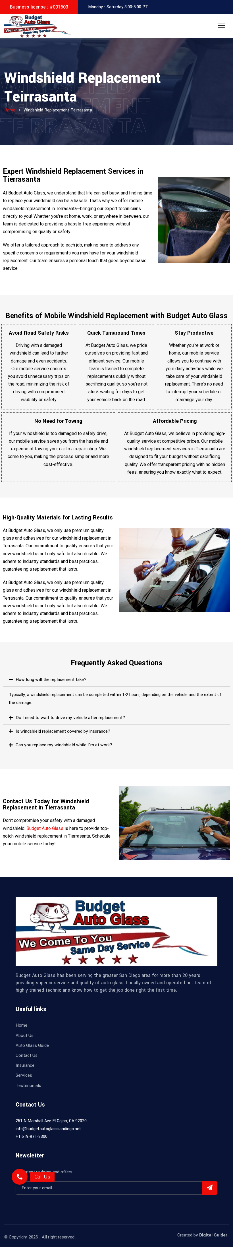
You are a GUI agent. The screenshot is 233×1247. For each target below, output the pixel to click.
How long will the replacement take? (51, 679)
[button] (20, 1177)
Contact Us (27, 1055)
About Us (25, 1035)
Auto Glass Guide (32, 1045)
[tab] (116, 679)
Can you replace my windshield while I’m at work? (64, 745)
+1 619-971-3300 (31, 1137)
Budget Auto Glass (44, 828)
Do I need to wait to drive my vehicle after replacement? (70, 717)
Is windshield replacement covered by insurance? (63, 731)
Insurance (25, 1065)
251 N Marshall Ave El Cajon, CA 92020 (51, 1121)
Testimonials (28, 1085)
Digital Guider (213, 1235)
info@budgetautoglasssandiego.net (48, 1129)
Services (24, 1075)
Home (21, 1025)
